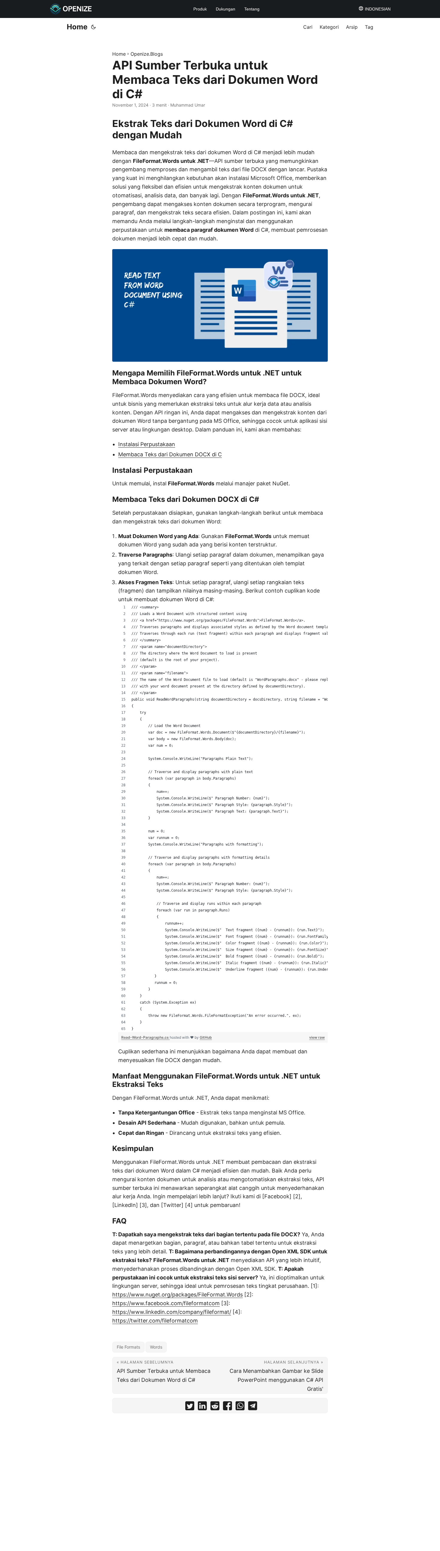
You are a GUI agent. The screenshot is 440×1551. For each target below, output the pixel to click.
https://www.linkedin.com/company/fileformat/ (171, 1312)
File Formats (128, 1346)
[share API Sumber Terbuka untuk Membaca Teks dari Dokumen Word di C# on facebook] (227, 1407)
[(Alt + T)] (93, 27)
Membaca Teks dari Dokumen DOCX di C (170, 454)
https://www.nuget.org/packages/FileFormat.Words (177, 1294)
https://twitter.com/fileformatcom (155, 1320)
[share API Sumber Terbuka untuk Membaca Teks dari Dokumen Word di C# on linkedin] (202, 1407)
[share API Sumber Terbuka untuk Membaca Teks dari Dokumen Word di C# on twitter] (189, 1407)
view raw (317, 1037)
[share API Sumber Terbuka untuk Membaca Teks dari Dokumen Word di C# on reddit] (214, 1407)
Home (77, 26)
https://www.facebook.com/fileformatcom (166, 1303)
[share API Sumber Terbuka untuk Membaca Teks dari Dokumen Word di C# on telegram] (252, 1407)
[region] (223, 818)
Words (156, 1346)
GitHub (206, 1037)
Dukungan (225, 9)
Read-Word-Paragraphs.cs (145, 1037)
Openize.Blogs (147, 54)
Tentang (252, 9)
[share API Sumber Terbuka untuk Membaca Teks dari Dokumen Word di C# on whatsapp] (240, 1407)
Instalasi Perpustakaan (146, 444)
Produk (200, 9)
